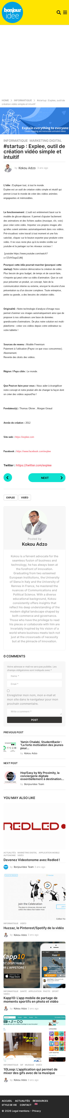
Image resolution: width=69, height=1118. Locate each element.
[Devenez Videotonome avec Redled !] (34, 826)
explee (10, 497)
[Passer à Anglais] (36, 1104)
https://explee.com (24, 437)
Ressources (40, 1100)
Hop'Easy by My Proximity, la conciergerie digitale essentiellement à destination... (42, 776)
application (34, 991)
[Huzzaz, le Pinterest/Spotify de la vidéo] (34, 897)
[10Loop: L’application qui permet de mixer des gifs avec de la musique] (34, 1038)
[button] (59, 12)
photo (46, 991)
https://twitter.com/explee (33, 465)
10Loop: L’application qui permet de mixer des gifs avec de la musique (31, 1071)
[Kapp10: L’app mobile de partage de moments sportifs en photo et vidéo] (34, 965)
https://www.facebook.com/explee (33, 451)
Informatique (16, 140)
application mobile (49, 853)
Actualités (10, 853)
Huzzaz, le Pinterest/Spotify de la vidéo (34, 928)
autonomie (10, 855)
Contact (25, 1104)
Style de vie (9, 1104)
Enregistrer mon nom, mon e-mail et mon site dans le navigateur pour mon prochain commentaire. (32, 699)
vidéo (24, 497)
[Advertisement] (34, 61)
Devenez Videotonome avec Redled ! (32, 860)
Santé (23, 991)
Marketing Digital (46, 140)
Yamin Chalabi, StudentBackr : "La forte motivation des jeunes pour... (41, 745)
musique (29, 1065)
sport (55, 991)
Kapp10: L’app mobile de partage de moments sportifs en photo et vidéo (31, 999)
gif (21, 1065)
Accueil (7, 1100)
